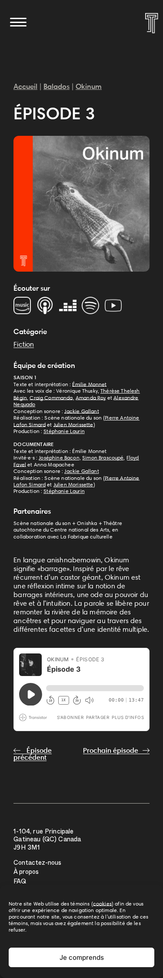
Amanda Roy (91, 397)
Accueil (25, 86)
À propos (26, 872)
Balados (56, 86)
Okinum (89, 86)
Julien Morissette (73, 424)
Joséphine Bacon (59, 457)
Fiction (23, 344)
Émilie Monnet (89, 384)
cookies (102, 903)
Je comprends (82, 957)
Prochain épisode (110, 750)
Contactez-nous (37, 863)
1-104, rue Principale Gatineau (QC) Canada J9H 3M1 (47, 840)
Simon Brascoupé (102, 457)
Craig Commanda (51, 397)
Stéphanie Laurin (64, 431)
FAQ (19, 882)
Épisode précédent (32, 753)
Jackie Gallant (81, 411)
